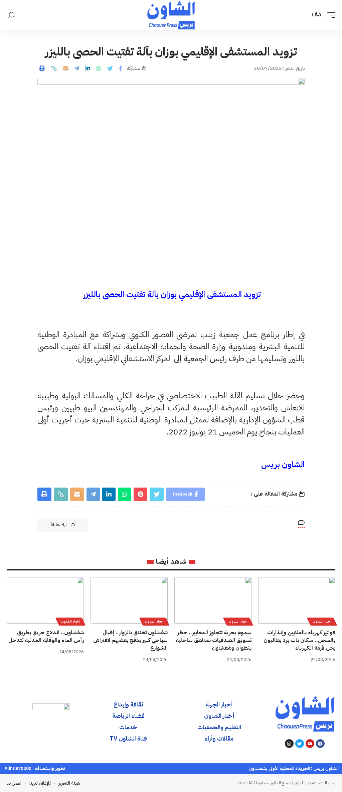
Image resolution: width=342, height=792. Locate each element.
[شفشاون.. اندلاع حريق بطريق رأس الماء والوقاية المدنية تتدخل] (45, 600)
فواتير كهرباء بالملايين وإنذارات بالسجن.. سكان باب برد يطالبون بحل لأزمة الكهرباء (299, 640)
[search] (11, 15)
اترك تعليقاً (59, 525)
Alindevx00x (17, 768)
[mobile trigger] (329, 14)
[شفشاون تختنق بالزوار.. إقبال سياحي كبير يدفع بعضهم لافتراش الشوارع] (129, 600)
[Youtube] (310, 743)
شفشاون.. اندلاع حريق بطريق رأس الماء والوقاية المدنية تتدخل (46, 636)
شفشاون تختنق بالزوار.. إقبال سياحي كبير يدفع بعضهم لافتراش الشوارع (130, 640)
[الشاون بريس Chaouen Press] (170, 15)
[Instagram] (289, 743)
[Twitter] (299, 743)
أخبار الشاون (322, 621)
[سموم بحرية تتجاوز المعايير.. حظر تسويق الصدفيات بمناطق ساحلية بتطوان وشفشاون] (212, 600)
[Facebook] (320, 743)
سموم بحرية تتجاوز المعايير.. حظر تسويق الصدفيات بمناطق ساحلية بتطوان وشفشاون (213, 640)
